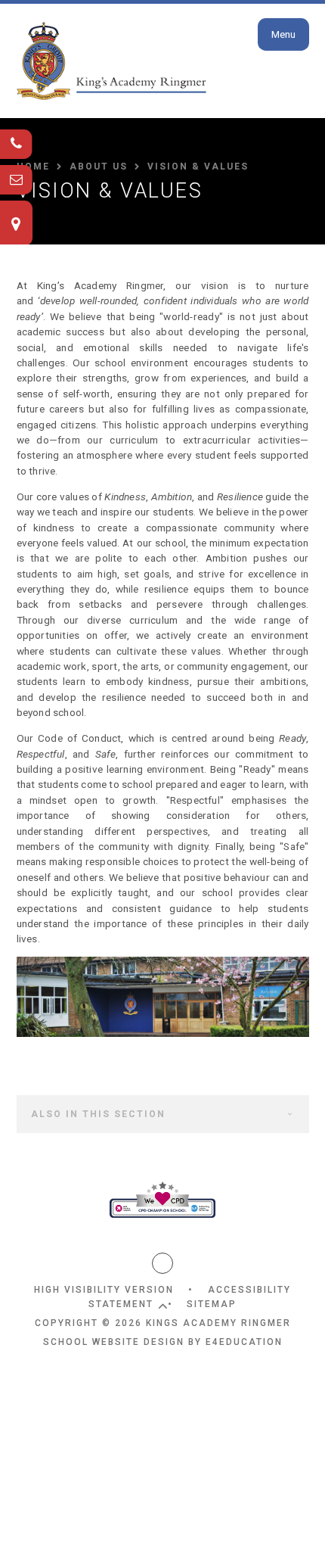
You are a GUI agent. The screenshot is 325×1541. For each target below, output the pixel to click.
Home (33, 166)
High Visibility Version (104, 1289)
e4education (244, 1342)
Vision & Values (198, 166)
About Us (99, 166)
